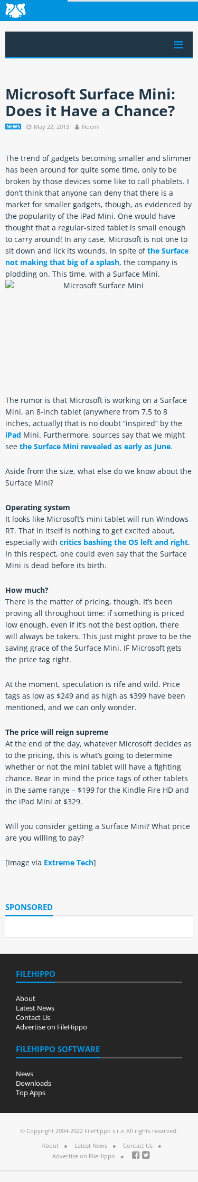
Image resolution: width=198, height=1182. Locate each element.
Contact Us (33, 1017)
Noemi (91, 126)
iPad (13, 435)
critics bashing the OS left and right (124, 542)
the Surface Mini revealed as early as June (95, 446)
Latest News (35, 1008)
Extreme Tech (68, 862)
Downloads (33, 1083)
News (13, 126)
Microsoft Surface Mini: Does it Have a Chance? (90, 102)
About (25, 998)
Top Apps (30, 1092)
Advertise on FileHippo (51, 1027)
